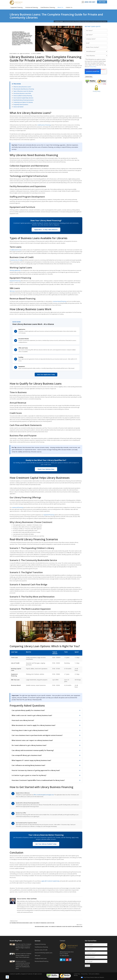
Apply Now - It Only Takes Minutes (46, 229)
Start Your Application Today (46, 374)
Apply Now (102, 2)
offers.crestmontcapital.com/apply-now (43, 794)
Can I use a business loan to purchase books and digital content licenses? (46, 735)
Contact (62, 941)
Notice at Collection (99, 977)
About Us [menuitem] (60, 7)
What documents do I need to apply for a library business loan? (46, 725)
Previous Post (32, 921)
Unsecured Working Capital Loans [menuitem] (43, 952)
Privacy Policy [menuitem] (84, 974)
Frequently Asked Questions (20, 104)
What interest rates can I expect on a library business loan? (46, 740)
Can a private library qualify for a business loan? (46, 710)
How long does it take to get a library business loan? (46, 730)
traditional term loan (16, 250)
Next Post (58, 925)
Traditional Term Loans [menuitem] (41, 958)
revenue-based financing (59, 301)
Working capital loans (15, 270)
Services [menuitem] (37, 941)
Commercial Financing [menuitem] (31, 7)
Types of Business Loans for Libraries (23, 91)
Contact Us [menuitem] (69, 7)
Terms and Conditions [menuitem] (93, 974)
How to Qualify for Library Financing (22, 95)
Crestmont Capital (59, 21)
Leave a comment (36, 53)
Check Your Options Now (46, 469)
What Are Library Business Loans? (22, 86)
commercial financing (17, 507)
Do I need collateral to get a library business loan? (46, 745)
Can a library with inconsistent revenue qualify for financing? (46, 750)
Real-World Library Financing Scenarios (23, 100)
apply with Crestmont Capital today (50, 881)
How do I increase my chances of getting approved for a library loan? (46, 770)
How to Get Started (18, 106)
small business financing (43, 125)
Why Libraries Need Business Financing (23, 89)
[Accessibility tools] (7, 977)
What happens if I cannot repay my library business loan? (46, 760)
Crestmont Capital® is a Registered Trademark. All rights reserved (26, 974)
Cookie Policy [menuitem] (77, 974)
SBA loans (12, 291)
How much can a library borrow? (46, 720)
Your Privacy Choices (89, 977)
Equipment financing (15, 281)
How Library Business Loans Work (22, 93)
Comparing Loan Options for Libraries (23, 102)
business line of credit (16, 260)
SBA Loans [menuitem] (37, 955)
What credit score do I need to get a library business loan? (46, 715)
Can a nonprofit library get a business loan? (46, 755)
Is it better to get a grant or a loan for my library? (46, 775)
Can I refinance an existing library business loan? (46, 765)
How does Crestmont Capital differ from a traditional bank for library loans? (46, 780)
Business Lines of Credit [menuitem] (41, 950)
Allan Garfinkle (26, 53)
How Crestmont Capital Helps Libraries (23, 98)
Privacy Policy (92, 66)
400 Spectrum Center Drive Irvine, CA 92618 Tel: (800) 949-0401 (67, 953)
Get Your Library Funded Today (46, 844)
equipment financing (48, 514)
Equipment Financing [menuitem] (17, 7)
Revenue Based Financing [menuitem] (41, 961)
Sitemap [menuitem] (76, 975)
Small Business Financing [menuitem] (48, 7)
